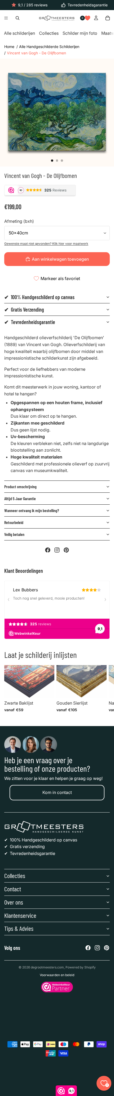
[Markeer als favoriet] (48, 671)
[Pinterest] (66, 550)
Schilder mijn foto (80, 33)
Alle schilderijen (19, 33)
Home (9, 46)
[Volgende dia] (103, 690)
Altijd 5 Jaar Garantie (20, 498)
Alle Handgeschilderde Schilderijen (49, 46)
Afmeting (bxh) (19, 221)
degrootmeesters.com (47, 967)
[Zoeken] (17, 18)
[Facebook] (48, 550)
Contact (12, 889)
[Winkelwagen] (107, 18)
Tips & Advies (18, 928)
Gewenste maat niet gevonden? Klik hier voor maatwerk (46, 244)
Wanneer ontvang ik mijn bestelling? (31, 510)
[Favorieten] (87, 18)
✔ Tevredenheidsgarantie (29, 322)
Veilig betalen (14, 534)
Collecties (49, 33)
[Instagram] (57, 550)
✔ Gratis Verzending (24, 309)
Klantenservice (20, 915)
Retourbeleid (13, 522)
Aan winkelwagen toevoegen (60, 259)
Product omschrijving (20, 486)
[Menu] (6, 18)
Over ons (13, 902)
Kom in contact (57, 792)
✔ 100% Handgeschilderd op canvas (39, 297)
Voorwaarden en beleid (57, 975)
